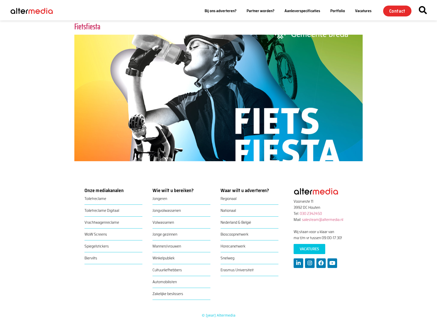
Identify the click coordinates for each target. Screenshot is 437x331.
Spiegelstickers (96, 246)
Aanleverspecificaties (302, 11)
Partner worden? (260, 11)
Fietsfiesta (87, 26)
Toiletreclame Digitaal (101, 210)
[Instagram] (310, 263)
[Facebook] (321, 263)
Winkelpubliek (163, 258)
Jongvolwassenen (166, 210)
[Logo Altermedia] (35, 11)
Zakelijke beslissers (167, 294)
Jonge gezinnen (164, 234)
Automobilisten (164, 282)
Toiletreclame (95, 198)
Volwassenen (163, 222)
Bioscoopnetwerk (234, 234)
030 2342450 (311, 213)
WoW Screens (95, 234)
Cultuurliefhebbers (167, 270)
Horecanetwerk (233, 246)
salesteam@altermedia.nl (322, 219)
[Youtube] (332, 263)
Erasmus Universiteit (237, 270)
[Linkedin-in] (298, 263)
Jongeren (159, 198)
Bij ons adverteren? (220, 11)
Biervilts (90, 258)
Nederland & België (236, 222)
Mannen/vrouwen (166, 246)
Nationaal (228, 210)
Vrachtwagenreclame (101, 222)
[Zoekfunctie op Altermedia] (423, 10)
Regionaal (228, 198)
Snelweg (227, 258)
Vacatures (363, 11)
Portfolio (337, 11)
